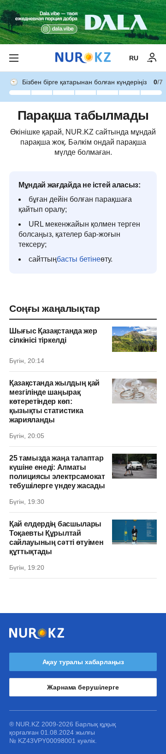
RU (133, 58)
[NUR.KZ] (83, 57)
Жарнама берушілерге (83, 687)
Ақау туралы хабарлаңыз (83, 662)
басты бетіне (79, 259)
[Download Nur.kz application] (83, 22)
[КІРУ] (152, 58)
